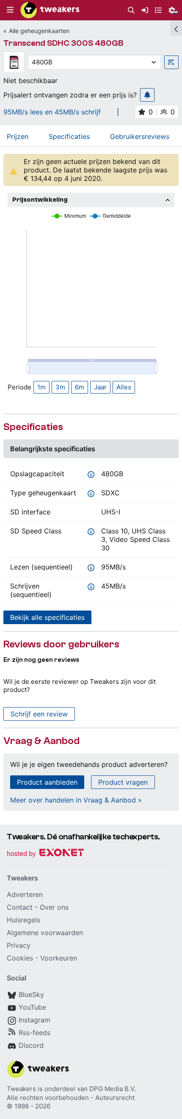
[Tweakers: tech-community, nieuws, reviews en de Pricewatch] (50, 10)
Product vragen (123, 782)
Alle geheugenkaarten (39, 30)
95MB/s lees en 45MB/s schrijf (52, 112)
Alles (123, 387)
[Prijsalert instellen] (147, 95)
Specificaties (69, 136)
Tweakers (21, 1089)
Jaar (100, 387)
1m (41, 387)
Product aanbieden (47, 782)
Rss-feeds (34, 1032)
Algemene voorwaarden (45, 932)
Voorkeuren (58, 958)
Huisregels (23, 920)
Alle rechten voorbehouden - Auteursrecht (71, 1098)
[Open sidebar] (176, 28)
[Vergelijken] (171, 62)
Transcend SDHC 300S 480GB (63, 43)
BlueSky (31, 994)
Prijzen (17, 136)
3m (60, 387)
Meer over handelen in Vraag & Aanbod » (76, 800)
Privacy (18, 945)
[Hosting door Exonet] (45, 854)
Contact (20, 907)
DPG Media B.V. (112, 1089)
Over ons (54, 907)
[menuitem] (131, 10)
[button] (10, 10)
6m (79, 387)
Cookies (20, 958)
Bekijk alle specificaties (47, 617)
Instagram (34, 1020)
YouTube (32, 1007)
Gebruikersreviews (139, 136)
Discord (31, 1045)
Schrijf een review (39, 714)
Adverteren (25, 894)
